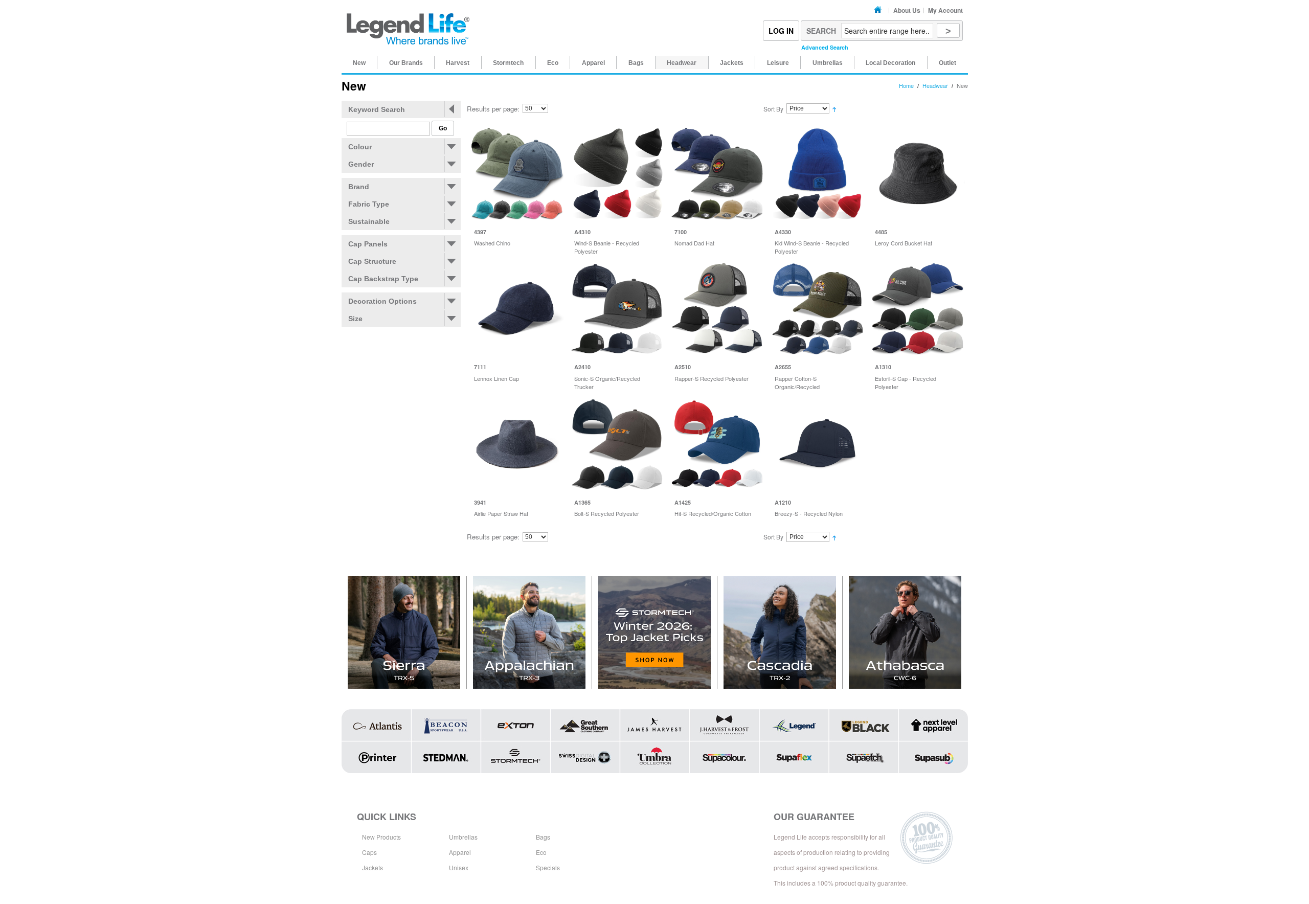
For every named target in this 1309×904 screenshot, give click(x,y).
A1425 (682, 502)
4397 (480, 232)
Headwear (935, 85)
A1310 (883, 367)
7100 (680, 232)
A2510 (682, 367)
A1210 (783, 502)
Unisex (458, 867)
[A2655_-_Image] (817, 308)
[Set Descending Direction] (834, 108)
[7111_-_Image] (516, 308)
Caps (369, 852)
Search (821, 31)
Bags (543, 836)
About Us (906, 10)
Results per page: (493, 109)
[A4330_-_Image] (817, 173)
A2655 (783, 367)
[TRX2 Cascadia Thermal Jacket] (780, 632)
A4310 (582, 232)
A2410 (582, 367)
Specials (548, 867)
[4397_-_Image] (516, 173)
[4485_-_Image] (917, 173)
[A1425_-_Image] (717, 444)
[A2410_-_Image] (617, 308)
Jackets (372, 867)
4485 (881, 232)
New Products (381, 836)
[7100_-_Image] (717, 173)
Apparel (460, 852)
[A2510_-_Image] (717, 308)
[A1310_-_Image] (917, 308)
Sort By (773, 108)
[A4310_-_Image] (617, 173)
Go (443, 128)
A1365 (582, 502)
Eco (541, 852)
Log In (781, 31)
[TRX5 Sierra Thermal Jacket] (404, 632)
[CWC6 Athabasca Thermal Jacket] (905, 632)
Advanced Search (824, 47)
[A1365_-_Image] (617, 444)
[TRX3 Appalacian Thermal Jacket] (529, 632)
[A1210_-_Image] (817, 444)
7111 (480, 367)
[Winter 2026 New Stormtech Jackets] (654, 632)
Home (879, 10)
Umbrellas (463, 836)
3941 (480, 502)
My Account (945, 10)
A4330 (783, 232)
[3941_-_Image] (516, 444)
